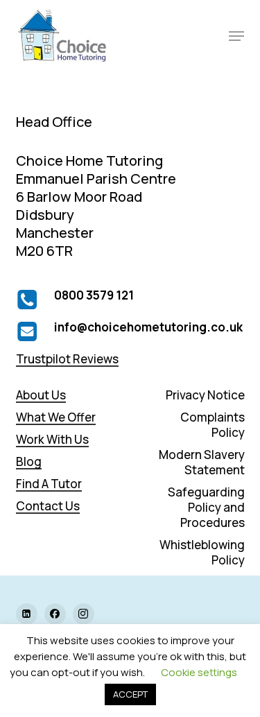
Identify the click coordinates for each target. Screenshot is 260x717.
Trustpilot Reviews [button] (67, 359)
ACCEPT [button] (130, 694)
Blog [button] (29, 461)
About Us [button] (41, 395)
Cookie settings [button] (199, 672)
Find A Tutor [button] (49, 484)
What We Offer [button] (56, 417)
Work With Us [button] (52, 439)
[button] (236, 36)
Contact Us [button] (48, 506)
